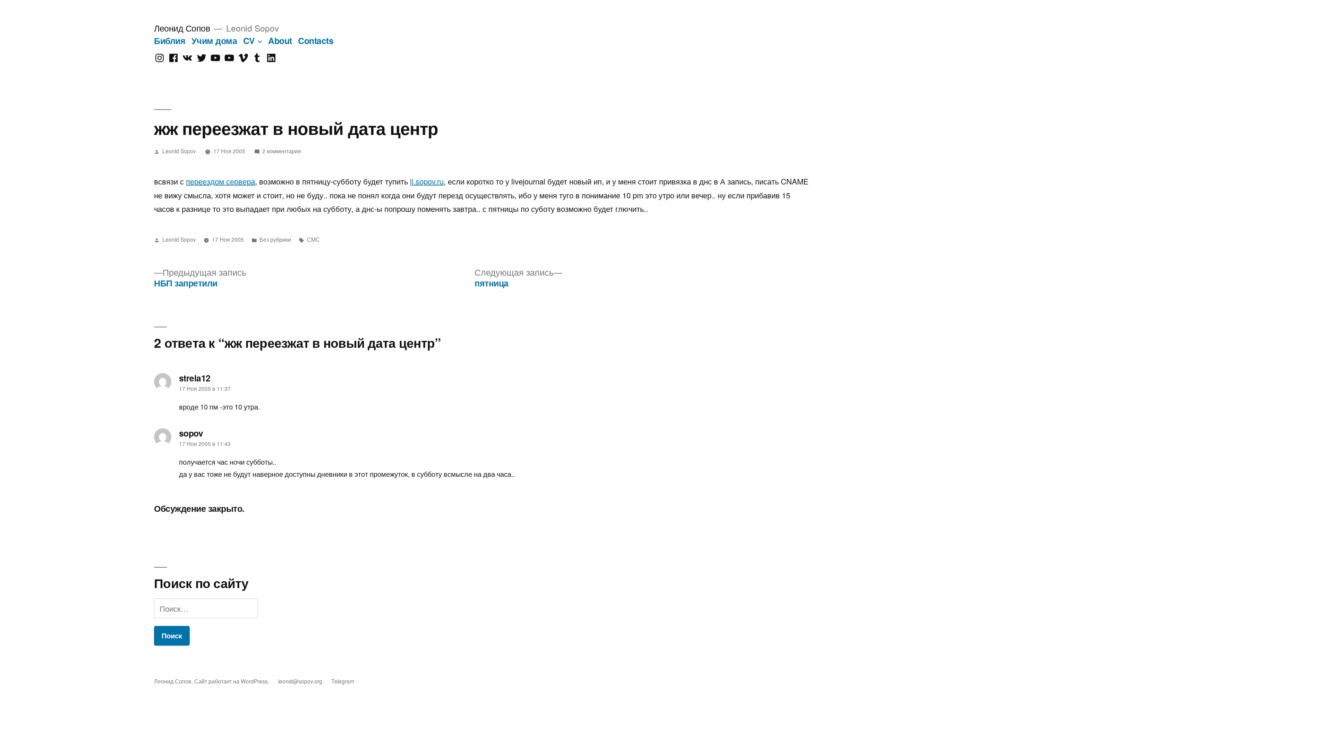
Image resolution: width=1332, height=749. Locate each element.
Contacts (315, 40)
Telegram (342, 681)
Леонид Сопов (182, 28)
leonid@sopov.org (300, 681)
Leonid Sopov (179, 151)
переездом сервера (220, 181)
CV (249, 40)
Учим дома (214, 40)
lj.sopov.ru (427, 181)
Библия (169, 40)
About (280, 40)
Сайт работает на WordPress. (232, 681)
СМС (313, 239)
